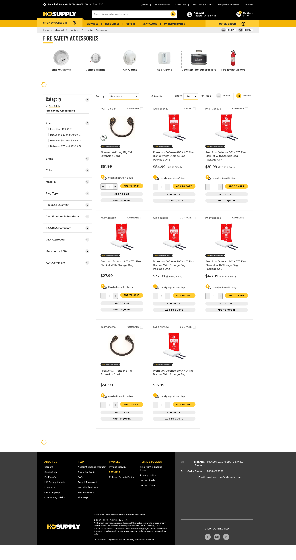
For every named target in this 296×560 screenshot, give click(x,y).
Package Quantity (57, 205)
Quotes (144, 5)
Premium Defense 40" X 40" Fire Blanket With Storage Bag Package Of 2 (173, 265)
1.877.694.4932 (215, 461)
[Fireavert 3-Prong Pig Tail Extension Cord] (121, 358)
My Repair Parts (174, 23)
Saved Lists (180, 5)
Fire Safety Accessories (96, 30)
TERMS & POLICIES (151, 461)
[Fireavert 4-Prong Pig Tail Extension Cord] (121, 139)
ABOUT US (50, 461)
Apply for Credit (86, 472)
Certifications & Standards (63, 216)
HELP (81, 461)
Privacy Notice (148, 475)
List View (225, 95)
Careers (48, 467)
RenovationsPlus (162, 5)
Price (49, 123)
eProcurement (86, 492)
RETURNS (114, 472)
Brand (49, 158)
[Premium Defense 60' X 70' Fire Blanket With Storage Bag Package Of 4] (226, 139)
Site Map (83, 497)
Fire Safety (75, 30)
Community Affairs (54, 497)
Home (46, 30)
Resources (112, 23)
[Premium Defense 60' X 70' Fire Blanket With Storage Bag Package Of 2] (226, 249)
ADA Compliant (55, 262)
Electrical (59, 30)
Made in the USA (56, 251)
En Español (50, 477)
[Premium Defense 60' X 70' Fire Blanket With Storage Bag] (121, 249)
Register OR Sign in (205, 15)
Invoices (249, 5)
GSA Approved (55, 239)
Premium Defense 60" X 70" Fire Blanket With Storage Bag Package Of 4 (225, 156)
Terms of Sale (147, 480)
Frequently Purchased (228, 5)
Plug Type (52, 193)
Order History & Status (202, 5)
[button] (173, 13)
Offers (131, 23)
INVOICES (114, 461)
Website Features (88, 487)
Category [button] (53, 99)
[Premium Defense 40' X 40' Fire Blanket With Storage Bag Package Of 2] (174, 249)
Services (92, 23)
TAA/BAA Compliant (58, 228)
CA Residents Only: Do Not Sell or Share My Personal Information (124, 539)
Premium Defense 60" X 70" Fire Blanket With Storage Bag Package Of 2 (225, 265)
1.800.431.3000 (215, 471)
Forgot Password (87, 482)
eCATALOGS (149, 23)
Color (49, 170)
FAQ (80, 477)
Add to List (122, 194)
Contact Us (50, 472)
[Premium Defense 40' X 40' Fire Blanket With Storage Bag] (174, 358)
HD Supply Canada (54, 482)
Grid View (246, 95)
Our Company (52, 492)
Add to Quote (122, 200)
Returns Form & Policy (121, 477)
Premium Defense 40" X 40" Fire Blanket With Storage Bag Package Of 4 (173, 156)
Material (51, 181)
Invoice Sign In (117, 467)
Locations (49, 487)
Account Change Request (92, 467)
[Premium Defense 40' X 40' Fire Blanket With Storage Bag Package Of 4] (174, 139)
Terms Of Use (147, 485)
